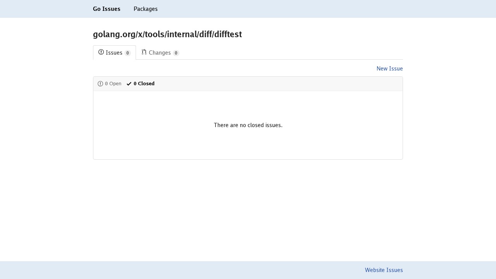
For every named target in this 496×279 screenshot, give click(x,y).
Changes (163, 53)
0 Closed (144, 83)
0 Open (113, 83)
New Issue (390, 68)
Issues (117, 53)
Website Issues (384, 270)
